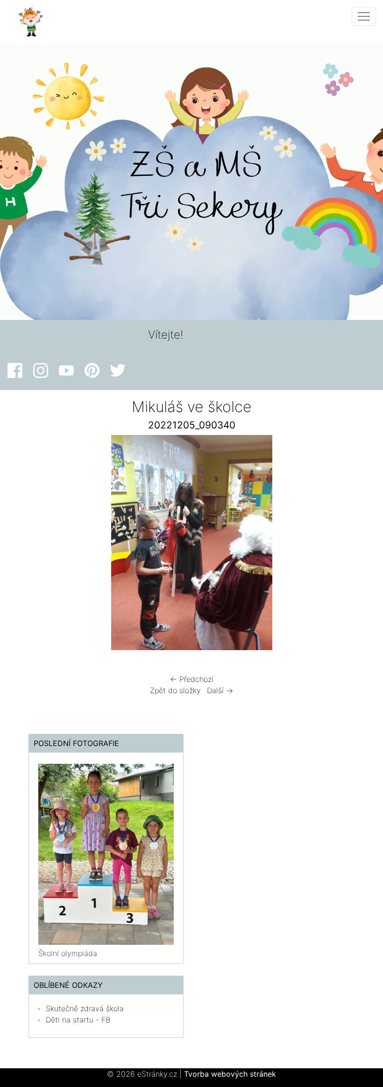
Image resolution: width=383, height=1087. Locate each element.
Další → (220, 690)
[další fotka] (344, 545)
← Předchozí (191, 679)
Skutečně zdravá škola (85, 1008)
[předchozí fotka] (38, 545)
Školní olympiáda (67, 953)
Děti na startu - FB (78, 1019)
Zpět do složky (175, 690)
